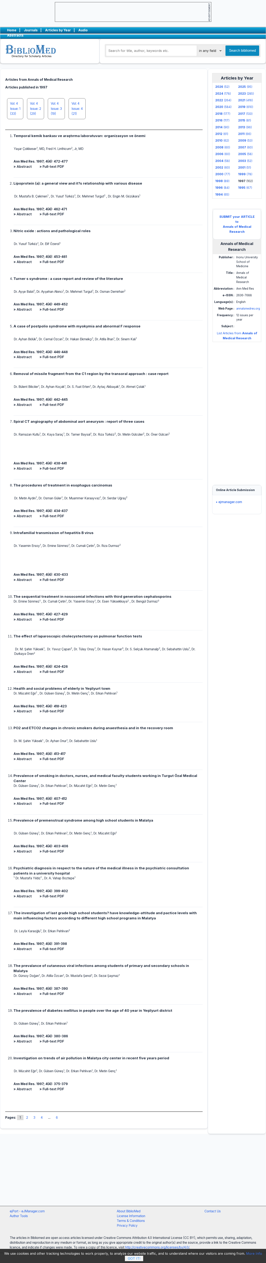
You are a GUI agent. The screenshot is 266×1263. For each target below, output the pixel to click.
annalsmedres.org (248, 308)
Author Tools (19, 1216)
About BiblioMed (128, 1211)
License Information (131, 1216)
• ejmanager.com (229, 502)
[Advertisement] (237, 409)
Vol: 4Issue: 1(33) (15, 109)
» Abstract (23, 166)
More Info (254, 1253)
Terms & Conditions (131, 1221)
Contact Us (212, 1211)
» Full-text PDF (51, 166)
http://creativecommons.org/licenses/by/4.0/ (157, 1247)
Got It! (134, 1258)
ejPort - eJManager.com (27, 1211)
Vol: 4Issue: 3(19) (56, 109)
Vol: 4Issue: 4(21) (77, 109)
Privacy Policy (127, 1225)
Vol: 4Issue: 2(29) (35, 109)
